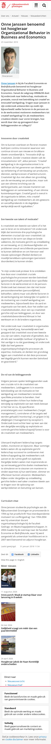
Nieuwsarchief (15, 685)
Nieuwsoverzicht (16, 681)
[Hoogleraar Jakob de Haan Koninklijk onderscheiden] (8, 645)
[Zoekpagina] (44, 5)
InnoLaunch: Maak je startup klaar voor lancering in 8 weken (21, 596)
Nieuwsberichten (38, 16)
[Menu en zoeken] (36, 5)
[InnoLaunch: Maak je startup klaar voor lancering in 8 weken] (8, 578)
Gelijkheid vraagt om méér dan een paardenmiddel (19, 629)
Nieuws (24, 16)
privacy (43, 736)
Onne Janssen (8, 83)
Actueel (15, 16)
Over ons (5, 16)
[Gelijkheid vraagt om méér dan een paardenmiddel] (8, 611)
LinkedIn (35, 554)
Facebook (19, 554)
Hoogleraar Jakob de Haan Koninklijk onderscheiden (20, 663)
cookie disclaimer (14, 739)
